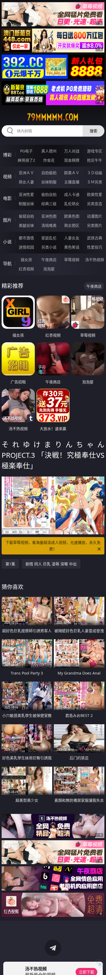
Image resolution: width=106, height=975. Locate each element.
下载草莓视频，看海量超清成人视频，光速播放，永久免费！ (53, 545)
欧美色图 (71, 216)
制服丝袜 (26, 203)
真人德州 (49, 150)
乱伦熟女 (71, 203)
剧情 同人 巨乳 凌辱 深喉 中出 (51, 563)
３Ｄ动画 (94, 172)
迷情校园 (26, 247)
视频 (7, 177)
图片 (7, 220)
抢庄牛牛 (94, 160)
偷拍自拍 (49, 194)
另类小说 (49, 247)
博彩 (7, 155)
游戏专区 (94, 150)
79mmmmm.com (53, 117)
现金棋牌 (71, 160)
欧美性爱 (94, 194)
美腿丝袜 (26, 225)
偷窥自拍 (26, 216)
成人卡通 (71, 194)
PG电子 (26, 150)
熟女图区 (71, 225)
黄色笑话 (71, 247)
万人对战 (71, 150)
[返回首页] (98, 964)
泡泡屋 (49, 268)
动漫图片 (94, 216)
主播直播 (71, 181)
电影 (7, 198)
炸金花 (49, 160)
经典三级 (49, 203)
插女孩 (26, 259)
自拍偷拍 (49, 172)
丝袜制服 (49, 181)
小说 (7, 242)
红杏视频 (26, 268)
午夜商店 (49, 259)
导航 (7, 264)
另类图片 (94, 225)
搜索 (93, 130)
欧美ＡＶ (71, 172)
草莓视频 (71, 259)
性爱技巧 (94, 247)
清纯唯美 (49, 225)
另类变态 (94, 203)
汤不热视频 (94, 259)
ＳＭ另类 (94, 181)
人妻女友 (71, 237)
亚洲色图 (49, 216)
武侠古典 (94, 237)
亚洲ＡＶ (26, 172)
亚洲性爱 (26, 194)
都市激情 (26, 237)
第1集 (10, 563)
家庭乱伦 (49, 237)
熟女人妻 (26, 181)
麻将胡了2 (26, 160)
